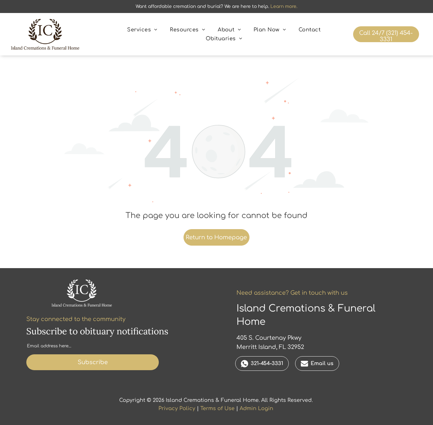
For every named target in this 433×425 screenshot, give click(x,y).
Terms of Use (217, 408)
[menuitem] (142, 29)
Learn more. (283, 6)
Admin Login (256, 408)
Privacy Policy (176, 408)
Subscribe (93, 362)
